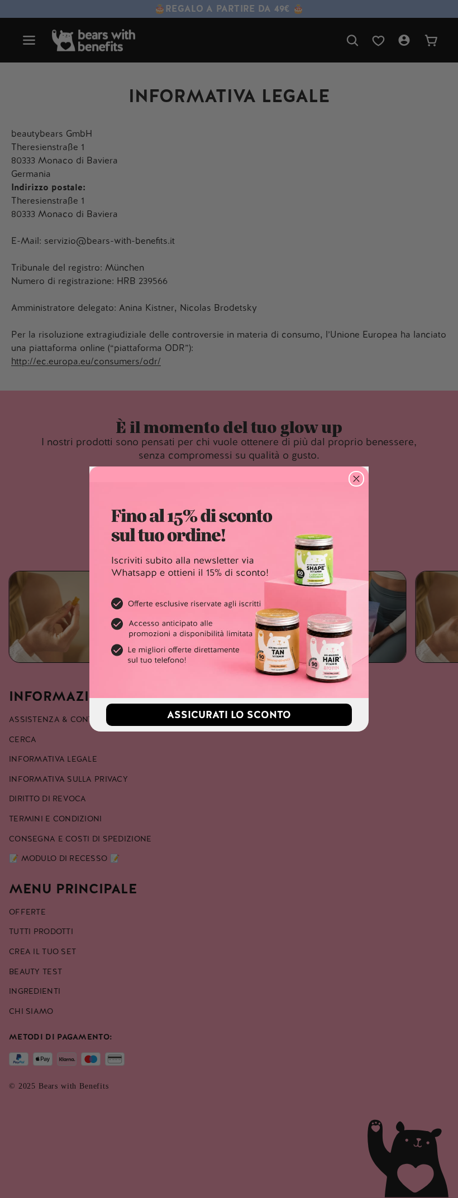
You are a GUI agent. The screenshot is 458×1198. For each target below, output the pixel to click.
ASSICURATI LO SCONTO (229, 714)
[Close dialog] (356, 478)
